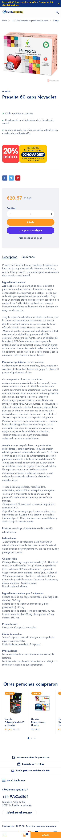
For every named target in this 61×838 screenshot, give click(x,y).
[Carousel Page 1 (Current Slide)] (28, 738)
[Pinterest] (17, 178)
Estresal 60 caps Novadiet (38, 724)
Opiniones (28, 257)
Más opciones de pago (30, 238)
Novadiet (6, 91)
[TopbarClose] (59, 3)
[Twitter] (11, 178)
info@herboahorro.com (19, 812)
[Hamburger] (5, 835)
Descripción (9, 257)
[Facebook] (4, 178)
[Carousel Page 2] (31, 738)
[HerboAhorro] (12, 12)
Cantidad (11, 208)
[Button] (57, 12)
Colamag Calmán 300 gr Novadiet (14, 724)
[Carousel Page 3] (34, 738)
